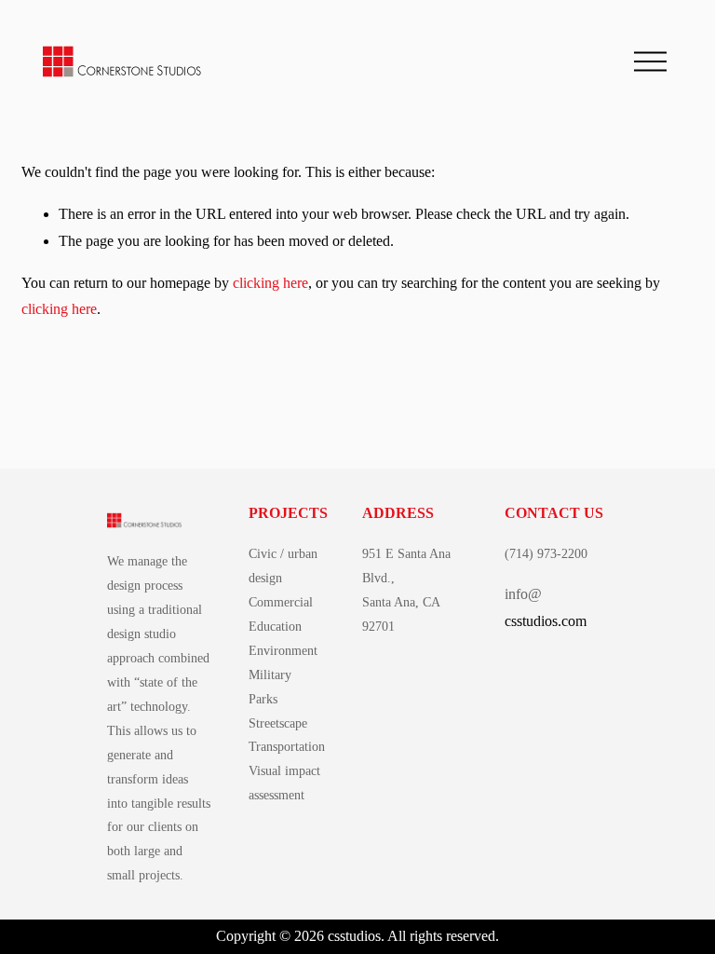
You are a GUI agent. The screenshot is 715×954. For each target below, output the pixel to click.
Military (270, 674)
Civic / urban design (283, 565)
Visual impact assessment (284, 782)
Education (275, 626)
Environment (283, 650)
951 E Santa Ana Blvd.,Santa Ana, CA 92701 (406, 590)
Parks (263, 698)
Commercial (281, 601)
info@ (523, 594)
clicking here (270, 283)
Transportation (287, 746)
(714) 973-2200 (546, 553)
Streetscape (278, 723)
